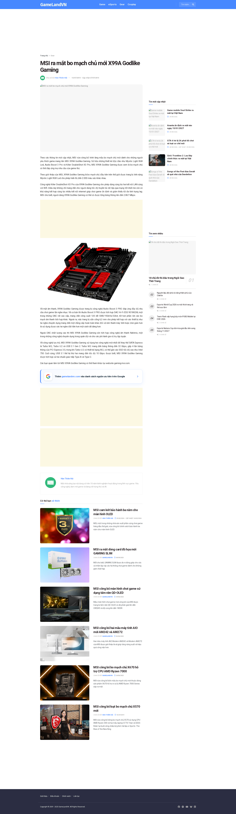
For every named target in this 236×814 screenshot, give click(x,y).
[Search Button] (193, 4)
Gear (122, 4)
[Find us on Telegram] (183, 807)
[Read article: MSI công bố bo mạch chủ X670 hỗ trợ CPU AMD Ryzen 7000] (64, 682)
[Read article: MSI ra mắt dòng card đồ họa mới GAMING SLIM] (64, 565)
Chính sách (66, 796)
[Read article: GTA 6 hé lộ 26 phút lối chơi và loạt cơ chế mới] (157, 145)
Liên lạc (76, 796)
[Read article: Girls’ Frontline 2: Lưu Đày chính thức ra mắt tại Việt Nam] (157, 160)
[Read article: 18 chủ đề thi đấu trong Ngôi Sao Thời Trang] (172, 258)
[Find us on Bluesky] (191, 807)
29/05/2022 (120, 597)
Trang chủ (44, 56)
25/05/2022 (120, 636)
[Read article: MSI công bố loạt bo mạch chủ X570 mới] (64, 722)
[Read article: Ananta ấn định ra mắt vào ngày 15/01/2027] (157, 130)
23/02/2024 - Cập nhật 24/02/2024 (128, 518)
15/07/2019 (120, 715)
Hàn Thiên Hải (61, 78)
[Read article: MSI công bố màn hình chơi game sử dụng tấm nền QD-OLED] (64, 604)
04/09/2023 (120, 557)
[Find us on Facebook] (179, 807)
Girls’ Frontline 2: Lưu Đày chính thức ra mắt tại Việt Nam (179, 158)
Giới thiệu (43, 796)
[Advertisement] (118, 32)
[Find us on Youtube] (187, 807)
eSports (112, 4)
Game (102, 4)
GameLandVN (53, 4)
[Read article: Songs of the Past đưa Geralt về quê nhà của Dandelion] (157, 176)
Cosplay (132, 4)
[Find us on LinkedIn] (195, 807)
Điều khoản (54, 796)
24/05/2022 (120, 675)
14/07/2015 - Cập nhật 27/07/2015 (85, 78)
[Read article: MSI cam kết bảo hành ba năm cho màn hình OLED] (64, 525)
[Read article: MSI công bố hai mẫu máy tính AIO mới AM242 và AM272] (64, 643)
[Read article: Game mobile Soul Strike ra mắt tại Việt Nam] (157, 115)
